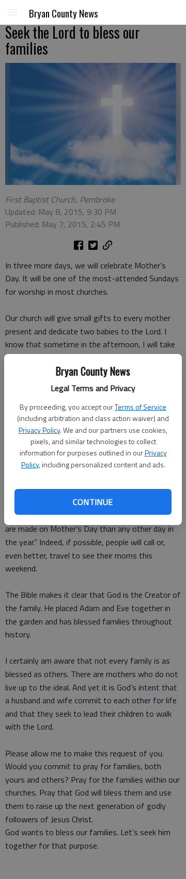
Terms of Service (140, 406)
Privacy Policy (39, 430)
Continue (93, 502)
